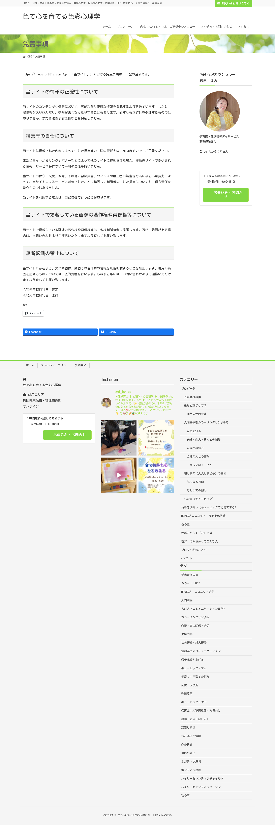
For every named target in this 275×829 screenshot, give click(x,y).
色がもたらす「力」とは (196, 533)
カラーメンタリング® (195, 617)
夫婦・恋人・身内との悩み (204, 439)
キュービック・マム (194, 668)
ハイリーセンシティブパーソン (201, 787)
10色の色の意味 (197, 414)
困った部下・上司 (201, 465)
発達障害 (186, 693)
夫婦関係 (186, 634)
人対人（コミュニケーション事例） (203, 608)
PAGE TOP (265, 800)
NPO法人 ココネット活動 (197, 591)
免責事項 (80, 365)
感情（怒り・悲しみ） (195, 719)
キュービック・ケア (194, 702)
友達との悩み (195, 448)
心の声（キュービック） (199, 498)
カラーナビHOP (190, 583)
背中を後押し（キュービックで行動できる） (209, 507)
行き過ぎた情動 (191, 736)
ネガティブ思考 (191, 761)
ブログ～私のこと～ (194, 549)
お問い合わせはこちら (235, 3)
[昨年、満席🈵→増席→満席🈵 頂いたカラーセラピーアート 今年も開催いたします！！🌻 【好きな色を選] (156, 438)
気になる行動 (195, 482)
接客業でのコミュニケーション (201, 651)
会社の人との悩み (198, 456)
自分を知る (194, 431)
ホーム (30, 365)
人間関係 (186, 600)
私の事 (185, 795)
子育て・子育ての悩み (195, 676)
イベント (186, 558)
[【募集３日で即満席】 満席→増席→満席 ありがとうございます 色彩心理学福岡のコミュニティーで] (118, 438)
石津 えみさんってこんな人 (199, 541)
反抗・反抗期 (189, 685)
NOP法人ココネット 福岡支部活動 (203, 515)
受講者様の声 (192, 397)
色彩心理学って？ (195, 405)
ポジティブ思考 (191, 770)
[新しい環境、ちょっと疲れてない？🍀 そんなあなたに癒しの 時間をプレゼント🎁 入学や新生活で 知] (156, 475)
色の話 (185, 524)
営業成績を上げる (192, 659)
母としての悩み (197, 490)
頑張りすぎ (188, 727)
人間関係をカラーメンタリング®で (206, 422)
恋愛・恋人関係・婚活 (195, 625)
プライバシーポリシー (55, 365)
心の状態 (186, 744)
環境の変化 (188, 753)
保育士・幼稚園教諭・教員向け (201, 710)
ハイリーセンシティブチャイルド (202, 778)
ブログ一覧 (188, 388)
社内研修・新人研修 (194, 642)
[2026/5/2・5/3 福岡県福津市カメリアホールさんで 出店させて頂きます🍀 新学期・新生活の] (118, 475)
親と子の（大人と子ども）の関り (205, 473)
